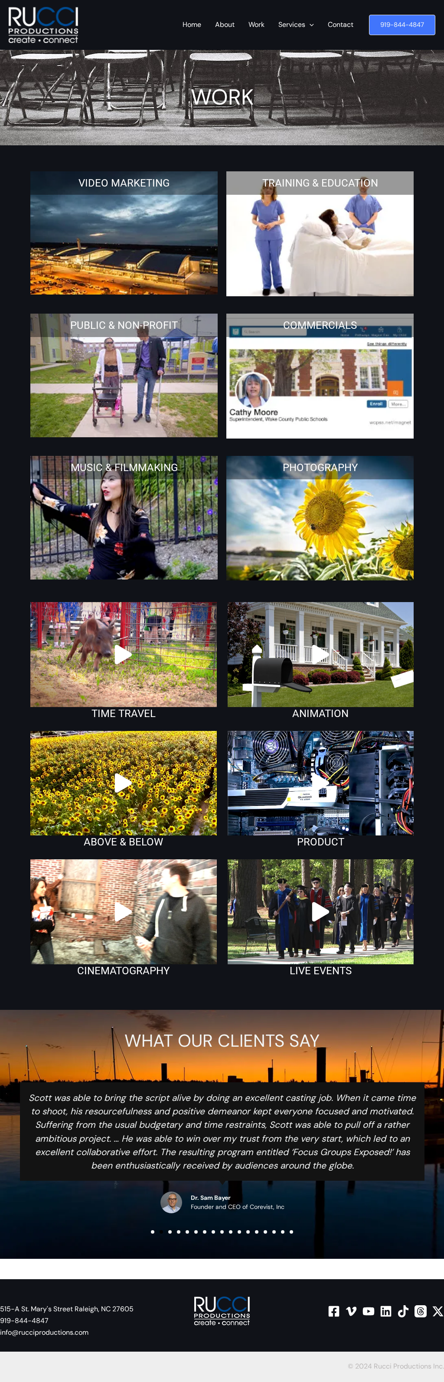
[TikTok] (403, 1311)
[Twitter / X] (438, 1311)
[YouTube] (368, 1311)
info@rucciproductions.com (44, 1332)
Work (256, 24)
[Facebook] (334, 1311)
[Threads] (421, 1311)
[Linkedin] (386, 1311)
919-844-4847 (24, 1320)
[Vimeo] (351, 1311)
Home (192, 24)
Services (291, 24)
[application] (309, 24)
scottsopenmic (222, 1269)
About (225, 24)
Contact (340, 24)
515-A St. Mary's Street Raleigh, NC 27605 (67, 1308)
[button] (402, 25)
